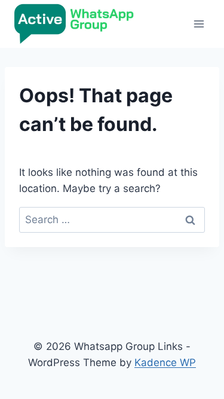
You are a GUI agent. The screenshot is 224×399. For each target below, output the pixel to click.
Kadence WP (165, 362)
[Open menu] (199, 23)
